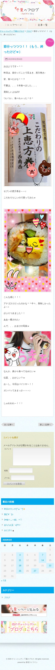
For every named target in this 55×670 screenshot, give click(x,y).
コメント (7, 449)
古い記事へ (8, 425)
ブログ (50, 41)
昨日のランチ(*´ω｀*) (13, 509)
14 (42, 560)
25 (20, 571)
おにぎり (8, 530)
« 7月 (3, 580)
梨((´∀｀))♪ (8, 514)
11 (20, 560)
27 (35, 571)
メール (7, 478)
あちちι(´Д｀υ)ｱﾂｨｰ (12, 525)
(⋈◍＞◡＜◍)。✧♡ (13, 520)
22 (50, 565)
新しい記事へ (45, 425)
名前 (6, 471)
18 (20, 565)
